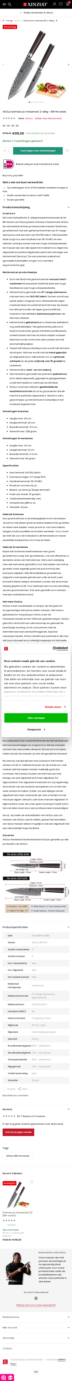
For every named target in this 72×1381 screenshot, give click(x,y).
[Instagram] (36, 1299)
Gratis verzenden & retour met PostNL (28, 195)
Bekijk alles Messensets (48, 118)
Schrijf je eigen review (18, 1132)
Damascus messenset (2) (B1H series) (17, 1214)
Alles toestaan (36, 717)
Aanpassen (34, 729)
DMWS (61, 1359)
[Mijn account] (54, 4)
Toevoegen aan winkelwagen (38, 150)
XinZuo (29, 118)
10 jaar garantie (15, 199)
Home (17, 20)
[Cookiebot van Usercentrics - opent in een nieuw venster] (52, 648)
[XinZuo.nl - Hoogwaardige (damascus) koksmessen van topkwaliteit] (36, 4)
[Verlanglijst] (61, 4)
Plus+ (13, 1363)
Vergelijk (11, 1089)
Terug (8, 20)
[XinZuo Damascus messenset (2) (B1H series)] (18, 1194)
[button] (29, 102)
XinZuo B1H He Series (18, 1155)
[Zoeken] (9, 4)
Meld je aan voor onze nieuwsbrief (36, 1305)
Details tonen (53, 706)
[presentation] (3, 64)
